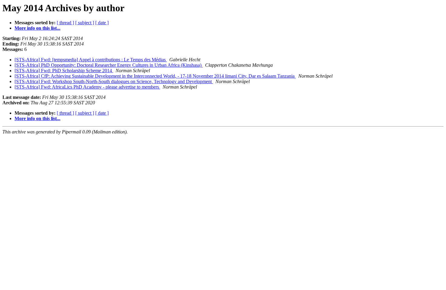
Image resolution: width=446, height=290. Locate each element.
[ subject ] (84, 22)
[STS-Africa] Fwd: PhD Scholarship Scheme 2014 (64, 70)
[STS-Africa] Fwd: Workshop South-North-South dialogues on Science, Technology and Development (114, 81)
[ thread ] (65, 22)
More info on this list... (37, 28)
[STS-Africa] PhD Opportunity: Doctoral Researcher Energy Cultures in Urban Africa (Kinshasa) (109, 65)
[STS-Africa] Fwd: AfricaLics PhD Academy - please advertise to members (87, 86)
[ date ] (102, 22)
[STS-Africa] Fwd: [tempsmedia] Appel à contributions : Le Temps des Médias (91, 59)
